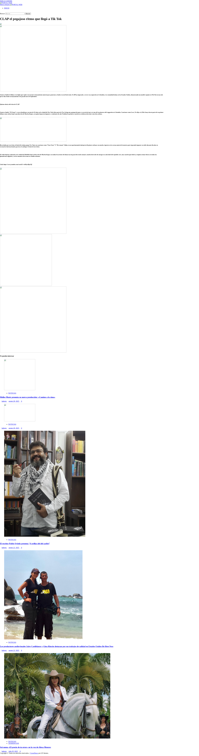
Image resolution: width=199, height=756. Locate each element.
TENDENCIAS (13, 743)
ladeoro (4, 401)
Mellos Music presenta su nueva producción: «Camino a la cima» (27, 397)
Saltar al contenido (6, 1)
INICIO (6, 8)
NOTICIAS (12, 393)
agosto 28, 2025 (14, 401)
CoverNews (34, 753)
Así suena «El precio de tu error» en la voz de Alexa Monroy (25, 747)
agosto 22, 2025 (14, 547)
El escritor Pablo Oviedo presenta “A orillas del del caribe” (25, 543)
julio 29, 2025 (13, 751)
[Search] (0, 12)
